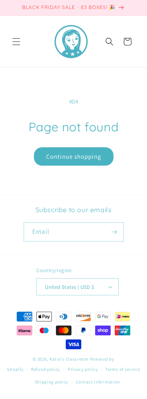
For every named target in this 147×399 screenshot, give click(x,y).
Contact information (98, 382)
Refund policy (45, 369)
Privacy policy (83, 369)
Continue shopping (73, 156)
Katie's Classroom (69, 359)
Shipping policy (52, 382)
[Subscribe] (114, 232)
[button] (16, 42)
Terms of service (122, 369)
